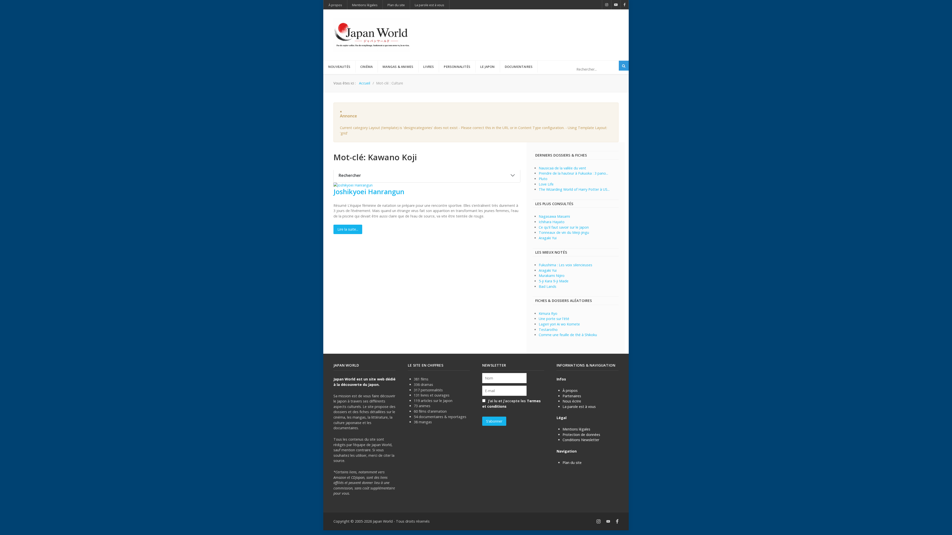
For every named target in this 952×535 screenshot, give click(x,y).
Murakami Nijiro (552, 275)
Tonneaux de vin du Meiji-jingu (564, 232)
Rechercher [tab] (350, 175)
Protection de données (581, 434)
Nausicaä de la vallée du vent (562, 168)
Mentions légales (576, 429)
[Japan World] (371, 35)
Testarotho (548, 329)
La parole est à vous (579, 406)
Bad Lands (547, 286)
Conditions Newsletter (581, 439)
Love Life (546, 184)
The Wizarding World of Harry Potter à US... (574, 189)
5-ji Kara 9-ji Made (553, 281)
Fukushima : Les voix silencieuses (565, 265)
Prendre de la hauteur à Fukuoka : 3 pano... (573, 173)
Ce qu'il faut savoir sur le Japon (564, 227)
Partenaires (572, 396)
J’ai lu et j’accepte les (511, 404)
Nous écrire (572, 401)
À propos (570, 390)
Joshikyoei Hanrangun (368, 191)
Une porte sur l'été (554, 318)
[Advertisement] (528, 27)
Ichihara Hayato (552, 221)
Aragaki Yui (548, 238)
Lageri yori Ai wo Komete (559, 324)
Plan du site (572, 462)
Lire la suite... (347, 229)
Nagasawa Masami (554, 216)
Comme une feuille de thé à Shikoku (568, 334)
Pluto (543, 178)
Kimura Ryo (548, 313)
